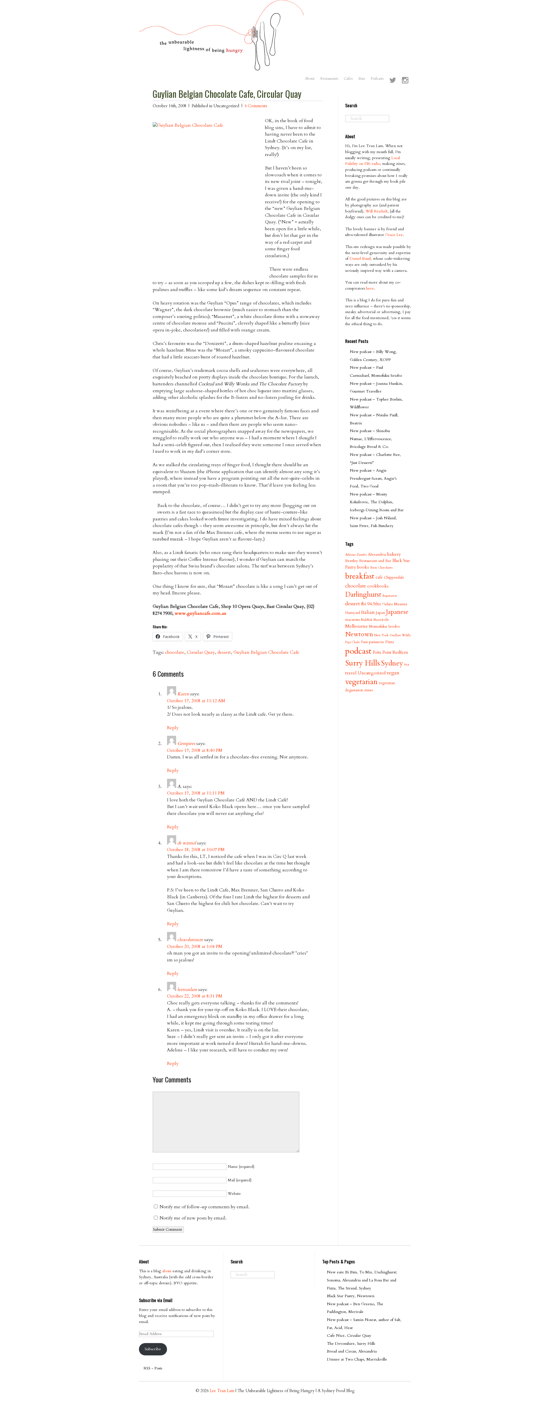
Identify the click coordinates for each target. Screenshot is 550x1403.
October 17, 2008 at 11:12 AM (196, 701)
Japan (380, 612)
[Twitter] (392, 81)
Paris (364, 642)
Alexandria (377, 554)
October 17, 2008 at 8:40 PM (194, 750)
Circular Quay (201, 652)
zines (368, 690)
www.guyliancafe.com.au (200, 613)
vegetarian (361, 682)
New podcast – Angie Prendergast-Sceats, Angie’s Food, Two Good (373, 478)
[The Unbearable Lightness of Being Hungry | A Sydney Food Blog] (221, 65)
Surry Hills (362, 663)
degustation (389, 596)
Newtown (359, 634)
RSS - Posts (153, 1368)
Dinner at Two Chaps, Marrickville (357, 1359)
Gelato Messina (394, 604)
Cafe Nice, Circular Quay (349, 1335)
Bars (361, 78)
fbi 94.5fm (371, 604)
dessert (224, 652)
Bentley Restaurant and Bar (368, 560)
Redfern (400, 652)
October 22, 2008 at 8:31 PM (194, 996)
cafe (379, 577)
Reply (172, 728)
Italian (368, 612)
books (363, 567)
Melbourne (356, 626)
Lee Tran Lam (222, 1391)
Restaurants (329, 78)
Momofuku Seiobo (384, 626)
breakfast (359, 576)
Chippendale (394, 577)
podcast (358, 651)
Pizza (389, 642)
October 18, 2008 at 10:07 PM (196, 849)
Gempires (186, 743)
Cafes (348, 78)
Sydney (392, 663)
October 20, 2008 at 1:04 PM (194, 946)
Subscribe (153, 1349)
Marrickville (381, 620)
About (310, 78)
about (166, 1271)
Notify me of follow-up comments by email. (205, 1207)
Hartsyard (352, 612)
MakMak (366, 620)
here (370, 288)
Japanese (397, 612)
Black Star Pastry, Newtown (350, 1296)
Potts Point (382, 652)
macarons (352, 619)
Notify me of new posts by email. (193, 1218)
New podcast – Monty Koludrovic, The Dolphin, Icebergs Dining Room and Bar (377, 502)
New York (381, 635)
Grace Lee (394, 234)
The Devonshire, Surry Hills (351, 1343)
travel (351, 673)
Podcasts (377, 78)
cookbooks (378, 586)
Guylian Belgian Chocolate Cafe (266, 652)
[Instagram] (405, 81)
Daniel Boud (360, 258)
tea (406, 664)
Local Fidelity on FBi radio (372, 161)
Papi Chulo (352, 642)
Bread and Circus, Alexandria (352, 1351)
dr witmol (186, 843)
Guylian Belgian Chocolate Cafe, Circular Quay (227, 93)
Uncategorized (372, 673)
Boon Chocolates (381, 567)
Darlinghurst (363, 594)
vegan (393, 673)
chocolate (174, 652)
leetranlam (187, 989)
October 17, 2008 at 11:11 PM (196, 793)
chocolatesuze (190, 939)
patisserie (376, 642)
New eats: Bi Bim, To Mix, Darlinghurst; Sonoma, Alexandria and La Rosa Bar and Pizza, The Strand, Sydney (362, 1280)
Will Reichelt (377, 211)
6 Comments (256, 106)
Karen (183, 694)
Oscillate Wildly (400, 635)
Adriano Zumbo (356, 555)
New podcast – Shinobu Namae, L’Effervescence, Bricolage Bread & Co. (371, 438)
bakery (394, 554)
